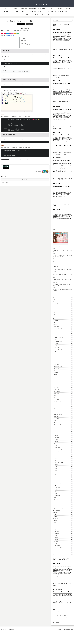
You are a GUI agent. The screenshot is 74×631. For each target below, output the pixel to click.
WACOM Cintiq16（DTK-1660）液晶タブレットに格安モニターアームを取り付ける (62, 275)
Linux (3, 159)
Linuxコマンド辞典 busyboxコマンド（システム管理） (62, 615)
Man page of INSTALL (9, 35)
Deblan (15, 159)
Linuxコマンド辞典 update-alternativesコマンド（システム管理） (62, 612)
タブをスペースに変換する (25, 44)
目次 (24, 38)
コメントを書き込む (25, 179)
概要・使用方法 (23, 40)
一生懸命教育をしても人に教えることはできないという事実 (62, 251)
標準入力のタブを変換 (24, 46)
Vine (28, 159)
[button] (29, 24)
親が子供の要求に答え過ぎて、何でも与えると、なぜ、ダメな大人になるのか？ (62, 285)
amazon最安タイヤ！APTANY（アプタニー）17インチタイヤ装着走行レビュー (62, 266)
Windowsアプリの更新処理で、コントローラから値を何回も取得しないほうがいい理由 (62, 256)
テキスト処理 (7, 159)
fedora (19, 159)
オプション (24, 43)
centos (12, 159)
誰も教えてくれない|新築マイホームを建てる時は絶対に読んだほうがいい (62, 280)
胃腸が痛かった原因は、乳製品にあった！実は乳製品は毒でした (62, 270)
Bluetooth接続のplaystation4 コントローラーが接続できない (62, 261)
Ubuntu (26, 159)
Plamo (22, 159)
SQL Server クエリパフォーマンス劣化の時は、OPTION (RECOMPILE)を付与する (62, 621)
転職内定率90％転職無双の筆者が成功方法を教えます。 (62, 246)
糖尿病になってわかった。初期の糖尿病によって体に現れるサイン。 (62, 290)
